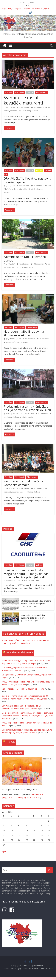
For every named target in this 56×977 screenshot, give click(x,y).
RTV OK (10, 741)
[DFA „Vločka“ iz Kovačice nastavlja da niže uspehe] (28, 139)
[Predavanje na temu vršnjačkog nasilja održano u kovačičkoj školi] (28, 370)
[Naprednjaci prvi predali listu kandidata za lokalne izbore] (10, 614)
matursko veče (16, 111)
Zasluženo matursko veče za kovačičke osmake (23, 483)
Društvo (30, 93)
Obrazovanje (41, 93)
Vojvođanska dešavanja (19, 652)
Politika (39, 565)
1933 (12, 797)
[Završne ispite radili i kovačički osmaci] (28, 221)
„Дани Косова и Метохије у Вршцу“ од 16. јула (23, 689)
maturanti (7, 492)
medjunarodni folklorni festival (23, 189)
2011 (38, 797)
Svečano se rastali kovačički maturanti (23, 100)
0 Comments (38, 107)
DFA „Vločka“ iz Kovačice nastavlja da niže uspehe (27, 180)
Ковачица (36, 794)
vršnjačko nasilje (26, 417)
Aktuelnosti (19, 93)
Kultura (39, 171)
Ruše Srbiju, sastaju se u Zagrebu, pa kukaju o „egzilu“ (25, 8)
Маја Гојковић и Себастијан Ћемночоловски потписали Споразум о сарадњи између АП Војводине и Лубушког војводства (27, 716)
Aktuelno (8, 93)
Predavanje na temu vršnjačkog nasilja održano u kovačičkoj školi (27, 408)
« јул (4, 851)
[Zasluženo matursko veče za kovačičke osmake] (28, 445)
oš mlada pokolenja (30, 111)
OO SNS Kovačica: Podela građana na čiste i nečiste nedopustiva (36, 602)
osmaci (31, 267)
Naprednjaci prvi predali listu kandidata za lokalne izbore (33, 616)
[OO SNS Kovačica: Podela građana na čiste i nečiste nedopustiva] (10, 599)
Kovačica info (24, 107)
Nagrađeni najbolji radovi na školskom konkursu (24, 333)
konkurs (9, 342)
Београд (22, 797)
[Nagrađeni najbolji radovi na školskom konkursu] (28, 295)
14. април (31, 797)
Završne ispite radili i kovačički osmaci (25, 258)
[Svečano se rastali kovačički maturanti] (28, 61)
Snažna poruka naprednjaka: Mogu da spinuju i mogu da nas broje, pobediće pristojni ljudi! (26, 573)
